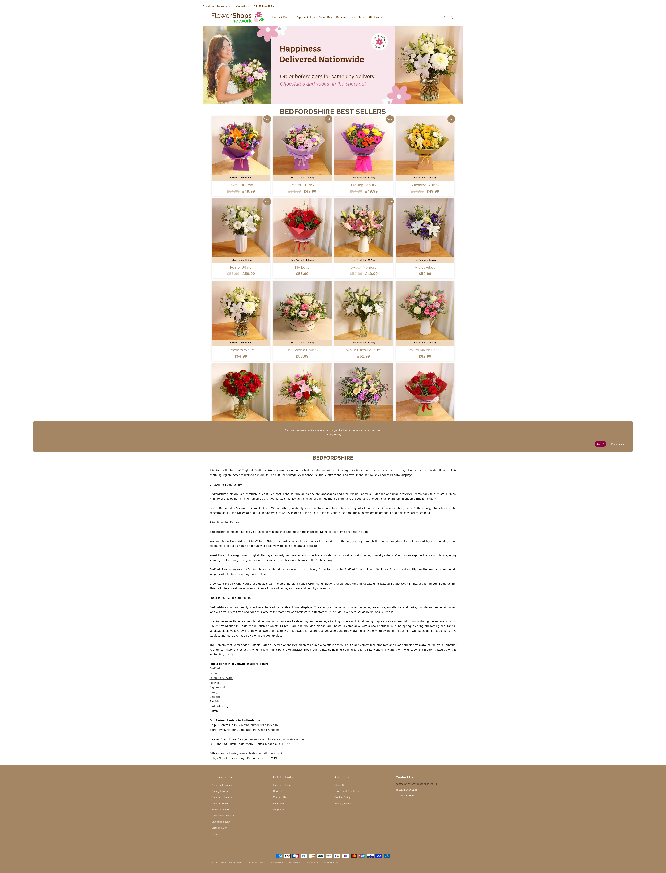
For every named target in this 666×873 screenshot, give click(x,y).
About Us (339, 785)
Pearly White (241, 267)
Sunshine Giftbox (425, 185)
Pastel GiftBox (302, 185)
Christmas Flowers (223, 815)
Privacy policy (293, 862)
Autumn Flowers (221, 803)
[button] (281, 17)
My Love (302, 267)
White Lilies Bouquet (364, 350)
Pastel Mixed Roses (425, 350)
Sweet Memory (364, 267)
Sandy (214, 692)
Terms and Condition (346, 791)
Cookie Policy (342, 797)
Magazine (279, 809)
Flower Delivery (282, 785)
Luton (213, 673)
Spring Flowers (220, 791)
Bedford (215, 668)
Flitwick (215, 682)
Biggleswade (218, 687)
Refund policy (276, 862)
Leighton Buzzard (221, 677)
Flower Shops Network (230, 862)
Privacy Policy (342, 803)
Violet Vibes (425, 267)
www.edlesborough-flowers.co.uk (261, 753)
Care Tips (278, 791)
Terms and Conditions (256, 862)
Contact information (331, 862)
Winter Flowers (220, 809)
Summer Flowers (222, 797)
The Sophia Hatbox (302, 350)
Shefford (215, 696)
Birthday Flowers (222, 785)
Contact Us (279, 797)
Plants (215, 834)
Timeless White (241, 350)
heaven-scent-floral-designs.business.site (276, 739)
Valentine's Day (221, 821)
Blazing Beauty (363, 185)
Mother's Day (219, 827)
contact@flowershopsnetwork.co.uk (416, 784)
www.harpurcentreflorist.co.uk (258, 725)
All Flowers (279, 803)
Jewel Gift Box (241, 185)
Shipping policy (311, 862)
